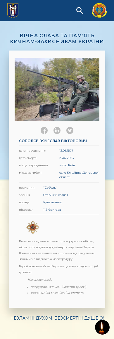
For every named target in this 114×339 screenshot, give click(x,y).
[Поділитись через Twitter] (69, 130)
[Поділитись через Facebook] (44, 130)
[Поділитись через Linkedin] (57, 130)
